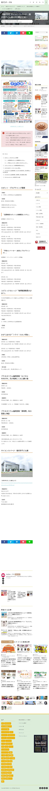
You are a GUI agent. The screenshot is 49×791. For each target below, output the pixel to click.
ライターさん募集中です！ (7, 8)
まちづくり (4, 655)
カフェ (11, 732)
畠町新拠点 (9, 681)
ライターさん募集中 (22, 723)
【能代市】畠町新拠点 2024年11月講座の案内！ (8, 685)
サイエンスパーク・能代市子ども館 (11, 177)
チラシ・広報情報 (39, 223)
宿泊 (7, 761)
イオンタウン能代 (5, 729)
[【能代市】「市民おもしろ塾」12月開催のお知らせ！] (4, 632)
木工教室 (3, 766)
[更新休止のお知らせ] (38, 90)
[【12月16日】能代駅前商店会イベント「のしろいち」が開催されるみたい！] (4, 624)
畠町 (11, 766)
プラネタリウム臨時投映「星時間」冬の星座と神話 (15, 174)
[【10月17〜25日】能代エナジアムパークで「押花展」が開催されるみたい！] (38, 111)
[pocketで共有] (23, 33)
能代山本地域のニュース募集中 (24, 719)
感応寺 (22, 681)
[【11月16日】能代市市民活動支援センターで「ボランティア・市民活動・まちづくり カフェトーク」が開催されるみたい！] (38, 97)
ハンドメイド (8, 740)
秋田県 (9, 769)
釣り (35, 682)
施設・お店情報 (39, 213)
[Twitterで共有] (11, 33)
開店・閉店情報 (44, 156)
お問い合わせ (17, 8)
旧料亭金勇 (4, 764)
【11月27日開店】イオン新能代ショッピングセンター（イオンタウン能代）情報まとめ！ (41, 154)
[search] (47, 32)
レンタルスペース (5, 749)
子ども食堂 (12, 758)
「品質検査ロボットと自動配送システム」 (15, 160)
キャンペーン (4, 735)
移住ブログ (38, 237)
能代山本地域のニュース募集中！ (33, 6)
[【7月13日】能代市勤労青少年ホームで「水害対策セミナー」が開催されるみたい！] (4, 615)
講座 (7, 775)
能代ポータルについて (10, 6)
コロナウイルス (11, 735)
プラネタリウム (9, 743)
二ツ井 (3, 755)
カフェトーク (9, 655)
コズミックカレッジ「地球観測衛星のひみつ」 (14, 165)
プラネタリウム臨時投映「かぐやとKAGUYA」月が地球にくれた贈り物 (17, 171)
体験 (12, 755)
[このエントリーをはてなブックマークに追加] (17, 33)
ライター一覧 (21, 726)
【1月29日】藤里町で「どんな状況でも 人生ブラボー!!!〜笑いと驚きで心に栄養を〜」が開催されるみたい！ (12, 596)
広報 (11, 761)
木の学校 (9, 764)
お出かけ (38, 220)
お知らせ (38, 200)
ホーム (2, 6)
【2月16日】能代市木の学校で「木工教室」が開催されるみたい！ (22, 594)
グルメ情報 (43, 185)
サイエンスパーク (11, 737)
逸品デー (11, 775)
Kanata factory (7, 723)
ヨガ (3, 746)
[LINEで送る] (29, 33)
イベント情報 (15, 20)
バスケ (3, 743)
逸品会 (3, 778)
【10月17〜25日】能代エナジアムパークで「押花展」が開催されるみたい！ (24, 659)
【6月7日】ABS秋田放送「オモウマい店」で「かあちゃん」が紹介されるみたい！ (41, 168)
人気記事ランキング (21, 6)
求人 (37, 230)
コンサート (4, 737)
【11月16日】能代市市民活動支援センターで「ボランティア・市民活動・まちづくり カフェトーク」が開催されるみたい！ (44, 99)
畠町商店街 (4, 681)
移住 (12, 769)
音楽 (29, 681)
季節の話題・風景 (39, 216)
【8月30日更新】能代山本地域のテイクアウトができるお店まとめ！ (41, 183)
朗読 (25, 681)
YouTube (38, 233)
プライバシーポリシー (23, 736)
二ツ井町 (44, 655)
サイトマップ (21, 732)
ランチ (6, 746)
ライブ (19, 681)
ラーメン (11, 746)
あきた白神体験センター (38, 681)
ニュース (42, 171)
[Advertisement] (17, 47)
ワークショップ (5, 752)
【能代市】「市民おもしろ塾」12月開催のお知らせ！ (20, 630)
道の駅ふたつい (9, 778)
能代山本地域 (4, 772)
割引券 (7, 758)
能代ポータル (9, 788)
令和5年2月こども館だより (17, 126)
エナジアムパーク (21, 655)
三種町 (10, 752)
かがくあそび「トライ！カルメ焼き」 (12, 168)
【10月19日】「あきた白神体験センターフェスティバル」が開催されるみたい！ (40, 686)
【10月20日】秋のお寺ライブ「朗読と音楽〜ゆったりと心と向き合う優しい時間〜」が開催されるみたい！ (24, 687)
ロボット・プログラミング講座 (10, 157)
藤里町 (3, 775)
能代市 (26, 655)
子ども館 (3, 761)
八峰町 (44, 681)
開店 (3, 781)
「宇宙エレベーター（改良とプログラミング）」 (16, 162)
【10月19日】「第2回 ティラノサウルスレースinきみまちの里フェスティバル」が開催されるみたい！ (40, 660)
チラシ (3, 740)
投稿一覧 (17, 574)
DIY (2, 723)
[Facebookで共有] (4, 33)
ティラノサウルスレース (38, 655)
